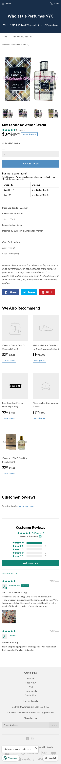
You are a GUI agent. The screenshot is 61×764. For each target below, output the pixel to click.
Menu (8, 3)
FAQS (30, 686)
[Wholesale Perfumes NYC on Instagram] (32, 738)
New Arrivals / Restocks (22, 37)
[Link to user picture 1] (9, 617)
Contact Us (30, 695)
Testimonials (30, 691)
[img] (9, 581)
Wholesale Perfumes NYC (30, 16)
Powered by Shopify (44, 747)
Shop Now (31, 682)
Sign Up (54, 725)
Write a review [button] (30, 563)
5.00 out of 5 (38, 533)
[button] (9, 130)
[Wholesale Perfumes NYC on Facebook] (27, 738)
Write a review (26, 506)
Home (4, 37)
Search (30, 678)
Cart (56, 3)
